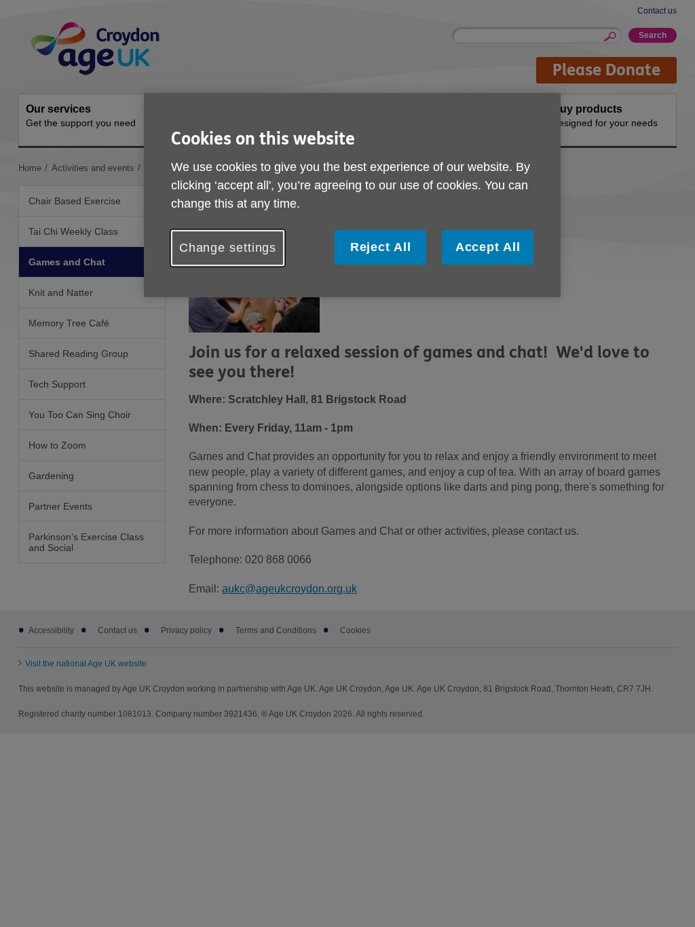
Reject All (380, 247)
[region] (352, 195)
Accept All (488, 247)
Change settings (228, 247)
